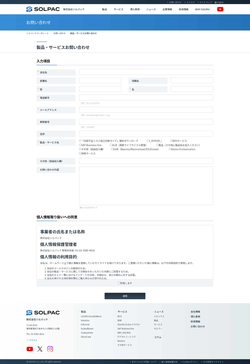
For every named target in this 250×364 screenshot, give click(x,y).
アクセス (33, 340)
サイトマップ (206, 2)
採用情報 (183, 9)
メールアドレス (48, 109)
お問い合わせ (175, 2)
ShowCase (86, 336)
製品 (104, 9)
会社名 (43, 72)
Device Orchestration (183, 149)
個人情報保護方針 (169, 361)
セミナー (158, 328)
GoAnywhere (87, 332)
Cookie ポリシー (190, 361)
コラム (157, 337)
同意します (126, 283)
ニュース (151, 9)
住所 (42, 134)
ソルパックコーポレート (37, 33)
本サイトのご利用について (144, 361)
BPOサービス (179, 140)
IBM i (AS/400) (124, 332)
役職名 (135, 80)
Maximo (121, 340)
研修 (120, 320)
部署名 (43, 80)
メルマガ (190, 2)
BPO (120, 316)
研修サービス (88, 153)
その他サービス (125, 344)
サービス (118, 9)
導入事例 (135, 9)
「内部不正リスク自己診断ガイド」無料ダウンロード (109, 140)
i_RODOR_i (155, 140)
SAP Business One (91, 145)
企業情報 (167, 9)
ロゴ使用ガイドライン (213, 361)
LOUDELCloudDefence (91, 316)
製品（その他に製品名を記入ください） (180, 145)
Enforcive (85, 324)
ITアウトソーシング (127, 336)
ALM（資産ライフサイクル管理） (130, 145)
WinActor (85, 320)
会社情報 (195, 311)
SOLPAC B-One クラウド (129, 324)
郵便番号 (44, 122)
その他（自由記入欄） (93, 149)
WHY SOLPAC (202, 9)
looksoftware (87, 328)
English (220, 2)
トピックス (159, 316)
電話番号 (44, 97)
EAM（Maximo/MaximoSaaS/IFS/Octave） (136, 149)
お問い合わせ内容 (49, 169)
